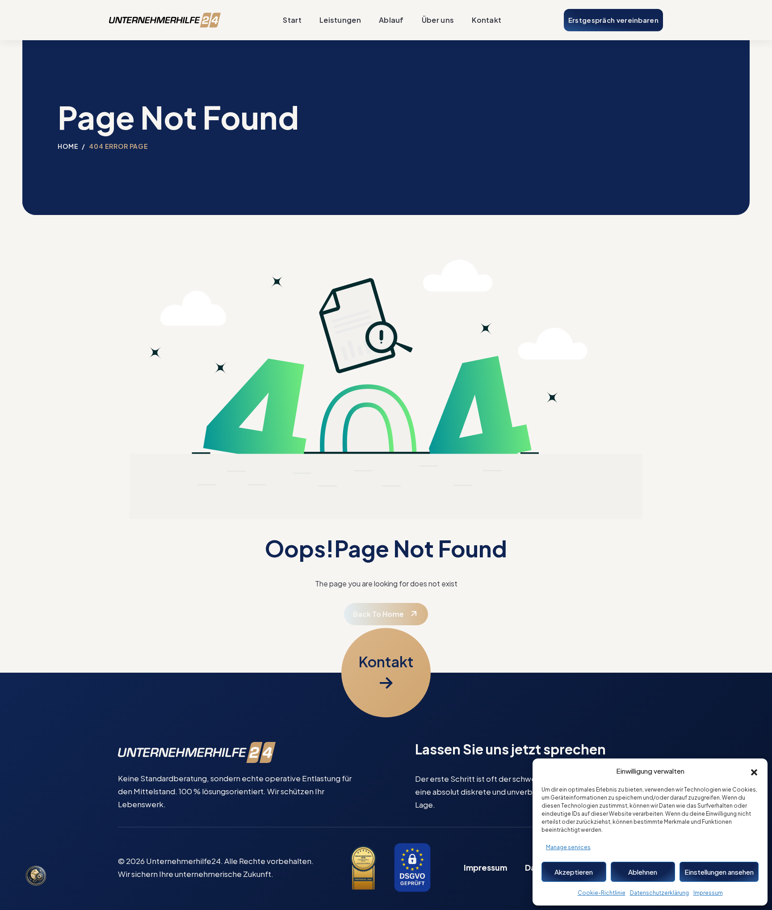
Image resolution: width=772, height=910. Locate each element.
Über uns (438, 20)
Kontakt (486, 20)
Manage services (568, 847)
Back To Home (378, 614)
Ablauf (391, 20)
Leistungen (340, 20)
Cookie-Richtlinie (601, 892)
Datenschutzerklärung (659, 892)
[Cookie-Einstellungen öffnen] (36, 876)
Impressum (708, 892)
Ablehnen (642, 872)
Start (292, 20)
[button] (754, 771)
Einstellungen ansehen (719, 872)
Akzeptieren (573, 872)
